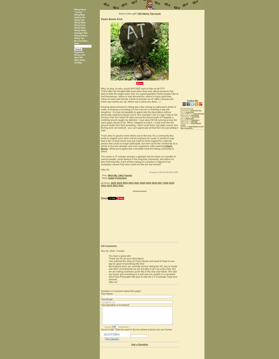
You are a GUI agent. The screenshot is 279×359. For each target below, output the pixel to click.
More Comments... (186, 128)
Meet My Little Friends (120, 175)
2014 (103, 185)
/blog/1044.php (199, 113)
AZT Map (194, 121)
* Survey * (78, 12)
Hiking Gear (79, 20)
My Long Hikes (80, 41)
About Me (78, 57)
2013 (109, 185)
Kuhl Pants (195, 115)
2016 (165, 183)
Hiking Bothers (80, 36)
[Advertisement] (192, 53)
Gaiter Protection (117, 178)
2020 (142, 183)
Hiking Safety (80, 30)
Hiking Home (80, 9)
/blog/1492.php (196, 110)
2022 (131, 183)
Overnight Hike (80, 33)
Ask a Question (139, 344)
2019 (148, 183)
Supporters (79, 52)
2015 (171, 183)
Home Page (190, 112)
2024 (119, 183)
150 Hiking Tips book (149, 13)
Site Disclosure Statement (140, 191)
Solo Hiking (195, 120)
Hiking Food (79, 25)
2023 (125, 183)
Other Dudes (79, 60)
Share (104, 198)
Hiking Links (79, 55)
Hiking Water (80, 22)
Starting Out (79, 17)
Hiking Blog (79, 15)
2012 (115, 185)
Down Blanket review (196, 126)
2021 (136, 183)
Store (76, 43)
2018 (154, 183)
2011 (121, 185)
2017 (160, 183)
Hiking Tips (79, 38)
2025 (113, 183)
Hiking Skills (80, 28)
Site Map (78, 63)
